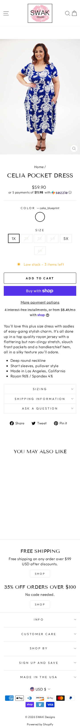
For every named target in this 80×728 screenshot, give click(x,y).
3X (39, 238)
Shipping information (40, 399)
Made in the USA (39, 677)
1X (14, 238)
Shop (40, 604)
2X (26, 238)
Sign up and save (39, 662)
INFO (39, 619)
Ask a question (40, 408)
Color (40, 208)
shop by (39, 648)
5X (66, 238)
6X (40, 250)
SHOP (40, 573)
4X (52, 238)
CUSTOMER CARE (39, 634)
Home (39, 167)
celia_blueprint (40, 216)
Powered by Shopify (40, 724)
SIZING (40, 389)
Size (40, 230)
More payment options (40, 302)
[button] (40, 192)
